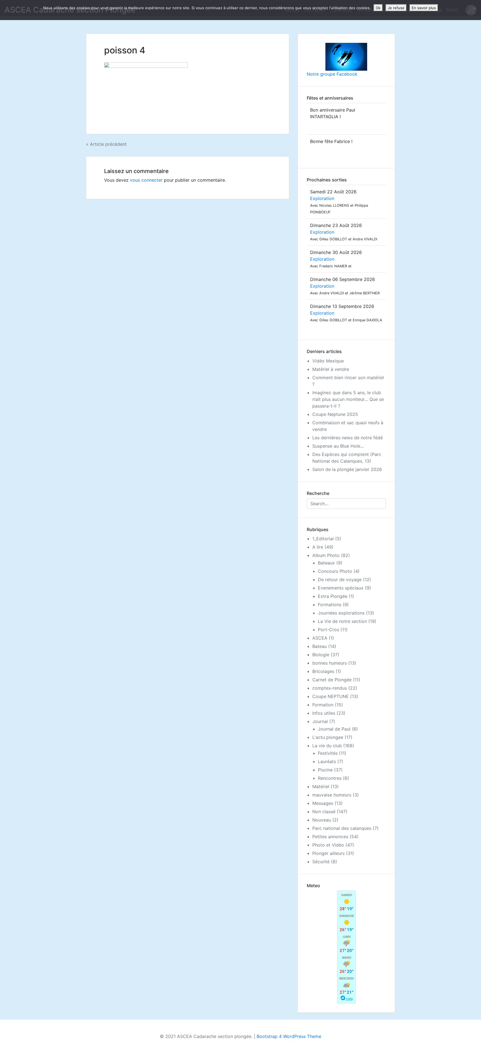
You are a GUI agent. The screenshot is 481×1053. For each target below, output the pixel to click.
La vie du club (327, 745)
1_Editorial (323, 538)
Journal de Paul (334, 729)
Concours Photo (335, 571)
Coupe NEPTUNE (330, 696)
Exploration (322, 198)
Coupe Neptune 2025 (335, 414)
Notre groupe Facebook (332, 74)
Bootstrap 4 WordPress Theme (289, 1036)
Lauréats (327, 761)
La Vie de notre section (342, 621)
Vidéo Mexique (328, 361)
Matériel (320, 786)
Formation (322, 704)
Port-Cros (328, 629)
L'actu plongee (327, 737)
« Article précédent (106, 144)
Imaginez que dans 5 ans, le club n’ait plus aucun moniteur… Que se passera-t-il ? (348, 399)
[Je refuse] (474, 8)
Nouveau (321, 820)
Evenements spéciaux (341, 588)
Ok (378, 8)
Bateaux (326, 563)
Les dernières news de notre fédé (347, 437)
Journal (320, 721)
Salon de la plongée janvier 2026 (347, 469)
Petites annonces (330, 836)
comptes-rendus (329, 688)
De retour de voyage (340, 579)
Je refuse (396, 8)
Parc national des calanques (341, 828)
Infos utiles (323, 713)
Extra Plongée (332, 596)
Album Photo (326, 555)
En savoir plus (424, 8)
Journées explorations (341, 613)
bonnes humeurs (329, 663)
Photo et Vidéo (328, 845)
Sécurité (321, 861)
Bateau (319, 646)
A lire (317, 547)
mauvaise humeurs (331, 795)
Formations (329, 604)
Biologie (320, 654)
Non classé (323, 811)
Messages (322, 803)
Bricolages (323, 671)
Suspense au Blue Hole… (338, 446)
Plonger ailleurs (328, 853)
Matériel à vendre (330, 369)
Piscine (325, 770)
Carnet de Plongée (332, 679)
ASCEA (319, 638)
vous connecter (146, 180)
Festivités (328, 753)
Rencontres (330, 778)
